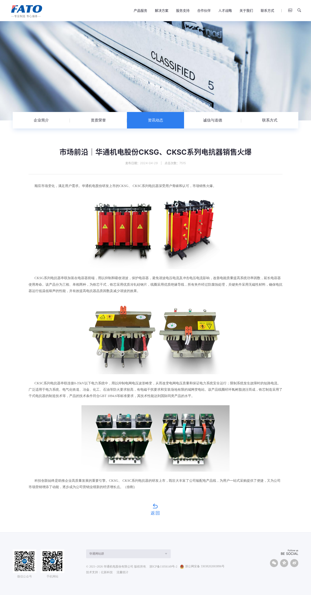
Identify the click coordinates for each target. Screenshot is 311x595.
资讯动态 (155, 120)
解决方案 (161, 10)
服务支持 (183, 10)
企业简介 (41, 120)
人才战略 (225, 10)
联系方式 (267, 10)
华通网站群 (96, 553)
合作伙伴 (204, 10)
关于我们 (246, 10)
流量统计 (122, 572)
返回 (155, 513)
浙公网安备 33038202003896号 (204, 566)
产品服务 (140, 10)
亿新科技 (107, 572)
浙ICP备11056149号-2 (163, 566)
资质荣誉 (98, 120)
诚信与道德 (212, 120)
